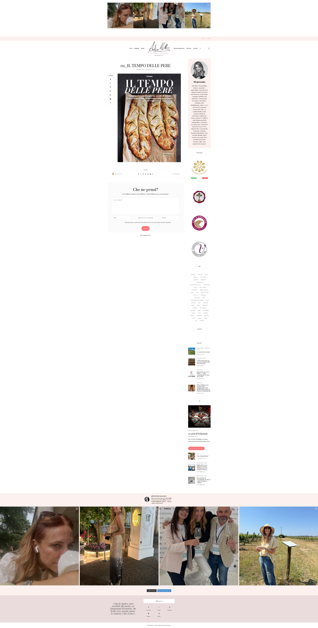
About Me (188, 48)
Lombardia (205, 302)
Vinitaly (205, 318)
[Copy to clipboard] (110, 103)
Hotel (207, 300)
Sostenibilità (206, 310)
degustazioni (207, 284)
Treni (199, 313)
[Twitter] (205, 38)
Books (142, 48)
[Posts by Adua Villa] (113, 173)
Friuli (204, 297)
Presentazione (203, 307)
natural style (205, 305)
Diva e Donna (203, 287)
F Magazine (203, 295)
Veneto (193, 318)
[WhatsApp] (110, 95)
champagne (203, 279)
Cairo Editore (203, 277)
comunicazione (199, 282)
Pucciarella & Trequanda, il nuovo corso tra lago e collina (204, 480)
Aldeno (206, 274)
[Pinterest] (110, 87)
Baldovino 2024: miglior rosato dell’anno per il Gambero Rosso (202, 467)
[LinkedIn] (110, 99)
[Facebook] (110, 79)
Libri (199, 302)
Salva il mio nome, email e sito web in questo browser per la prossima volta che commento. (148, 222)
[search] (200, 48)
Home (130, 48)
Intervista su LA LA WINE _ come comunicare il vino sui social (203, 374)
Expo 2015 (196, 295)
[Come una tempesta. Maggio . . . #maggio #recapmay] (172, 15)
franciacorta (197, 297)
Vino (196, 320)
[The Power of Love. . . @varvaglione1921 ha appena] (198, 15)
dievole (195, 287)
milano (192, 305)
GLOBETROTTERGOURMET (197, 300)
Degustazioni (200, 348)
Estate (192, 292)
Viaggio (199, 318)
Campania (195, 279)
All (199, 401)
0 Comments (176, 173)
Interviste (199, 343)
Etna (198, 292)
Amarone (195, 277)
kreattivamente (167, 625)
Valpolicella (199, 315)
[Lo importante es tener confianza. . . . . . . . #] (146, 15)
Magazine (136, 48)
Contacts (195, 48)
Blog (198, 349)
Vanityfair (206, 315)
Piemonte (195, 307)
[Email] (110, 91)
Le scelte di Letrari (203, 352)
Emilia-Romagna (204, 290)
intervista (193, 302)
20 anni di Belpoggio (198, 433)
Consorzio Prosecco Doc (195, 284)
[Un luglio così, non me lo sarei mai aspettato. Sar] (120, 15)
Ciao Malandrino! (202, 456)
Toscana (194, 313)
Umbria (192, 315)
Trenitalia (205, 313)
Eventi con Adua (204, 292)
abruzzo (193, 274)
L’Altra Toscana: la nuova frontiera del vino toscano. (203, 361)
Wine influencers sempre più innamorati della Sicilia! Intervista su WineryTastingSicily (204, 388)
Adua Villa (119, 173)
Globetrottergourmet (179, 48)
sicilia (199, 310)
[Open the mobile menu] (209, 48)
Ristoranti (193, 310)
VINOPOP (202, 320)
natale (198, 305)
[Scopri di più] (199, 70)
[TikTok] (203, 38)
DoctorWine (194, 290)
